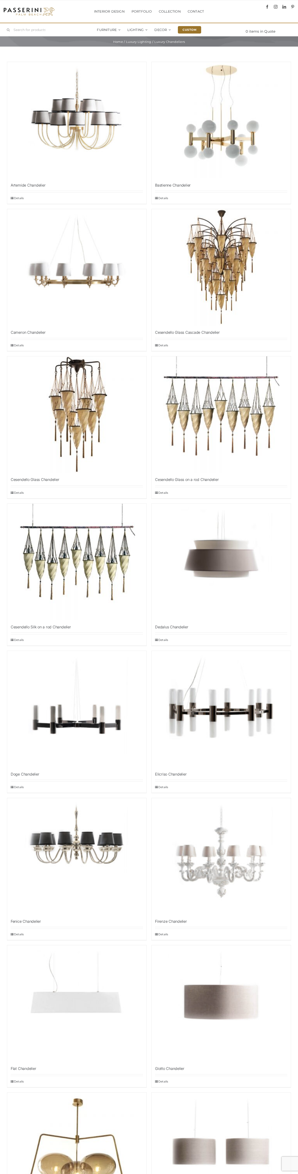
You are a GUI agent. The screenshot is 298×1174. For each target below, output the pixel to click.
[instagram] (276, 7)
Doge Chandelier (25, 774)
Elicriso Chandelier (170, 774)
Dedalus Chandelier (171, 627)
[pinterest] (293, 7)
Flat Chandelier (23, 1068)
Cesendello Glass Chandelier (35, 479)
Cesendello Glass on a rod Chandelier (187, 479)
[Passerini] (29, 9)
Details (19, 198)
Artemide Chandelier (28, 185)
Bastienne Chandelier (173, 185)
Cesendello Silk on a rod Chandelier (41, 627)
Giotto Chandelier (169, 1068)
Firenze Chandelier (171, 921)
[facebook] (267, 7)
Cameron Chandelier (28, 332)
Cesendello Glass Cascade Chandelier (187, 332)
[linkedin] (284, 7)
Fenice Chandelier (26, 921)
